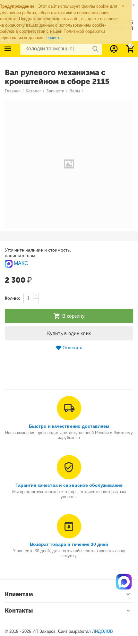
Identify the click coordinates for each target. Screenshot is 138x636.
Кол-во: (12, 298)
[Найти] (95, 48)
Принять (54, 37)
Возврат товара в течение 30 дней (69, 544)
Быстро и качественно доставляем (69, 426)
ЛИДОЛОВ (102, 631)
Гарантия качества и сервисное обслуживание (68, 485)
